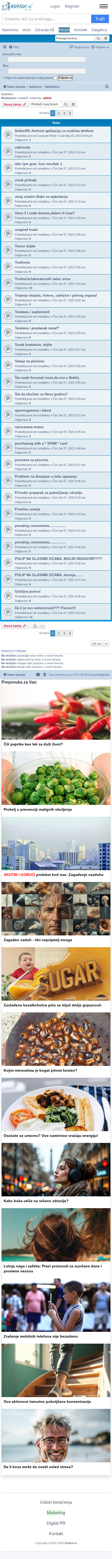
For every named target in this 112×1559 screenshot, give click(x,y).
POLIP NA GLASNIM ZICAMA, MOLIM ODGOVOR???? (58, 559)
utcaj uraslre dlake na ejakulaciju (41, 197)
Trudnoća (22, 262)
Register (72, 6)
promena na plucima (31, 460)
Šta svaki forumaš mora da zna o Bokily (47, 378)
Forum (64, 29)
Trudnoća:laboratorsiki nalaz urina (42, 279)
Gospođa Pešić (47, 135)
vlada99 (23, 98)
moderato (35, 98)
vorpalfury (43, 152)
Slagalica (99, 29)
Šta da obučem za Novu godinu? (41, 394)
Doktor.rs (71, 1543)
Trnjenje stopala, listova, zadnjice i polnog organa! (56, 295)
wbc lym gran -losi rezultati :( (38, 164)
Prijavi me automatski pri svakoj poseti (29, 77)
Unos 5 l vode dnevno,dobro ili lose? (45, 213)
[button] (70, 113)
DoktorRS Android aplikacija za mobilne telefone (54, 131)
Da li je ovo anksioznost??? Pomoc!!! (45, 608)
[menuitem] (14, 47)
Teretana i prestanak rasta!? (37, 328)
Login (55, 6)
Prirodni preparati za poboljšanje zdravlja (48, 493)
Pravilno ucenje (27, 509)
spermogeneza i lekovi (33, 410)
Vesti (26, 29)
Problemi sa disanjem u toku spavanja (46, 476)
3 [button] (64, 113)
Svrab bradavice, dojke (33, 345)
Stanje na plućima (29, 361)
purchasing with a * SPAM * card (41, 443)
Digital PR (56, 1523)
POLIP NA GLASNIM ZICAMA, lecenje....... (49, 575)
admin (47, 98)
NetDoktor (7, 94)
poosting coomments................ (40, 526)
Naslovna (10, 29)
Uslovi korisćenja (56, 1502)
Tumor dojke (25, 246)
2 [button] (58, 113)
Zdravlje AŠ (44, 29)
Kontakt (80, 29)
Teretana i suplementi (32, 312)
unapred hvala (26, 230)
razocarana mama (29, 427)
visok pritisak (25, 180)
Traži (100, 19)
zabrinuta (22, 147)
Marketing (56, 1513)
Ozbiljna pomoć (28, 591)
